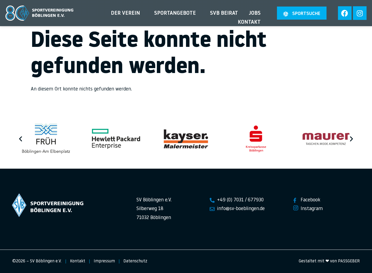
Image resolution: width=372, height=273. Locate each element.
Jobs (255, 13)
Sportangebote (175, 13)
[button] (20, 138)
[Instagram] (360, 13)
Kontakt (249, 22)
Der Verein (125, 13)
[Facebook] (345, 13)
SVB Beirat (224, 13)
